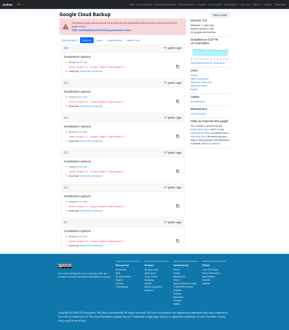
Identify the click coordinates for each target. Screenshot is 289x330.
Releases (86, 40)
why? (82, 26)
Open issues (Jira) (199, 78)
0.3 (66, 152)
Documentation (70, 40)
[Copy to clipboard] (178, 66)
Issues (99, 40)
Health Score (133, 40)
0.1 (66, 222)
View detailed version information (208, 62)
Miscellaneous (198, 101)
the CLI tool (81, 62)
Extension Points (199, 85)
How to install (220, 15)
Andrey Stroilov (198, 113)
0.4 (66, 118)
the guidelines (213, 143)
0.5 (66, 83)
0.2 (66, 187)
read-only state (198, 136)
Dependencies (115, 40)
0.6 (66, 48)
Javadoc (194, 89)
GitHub (194, 75)
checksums (97, 71)
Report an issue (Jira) (201, 82)
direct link (85, 71)
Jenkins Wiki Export (200, 129)
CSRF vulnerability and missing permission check (101, 30)
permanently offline (201, 133)
